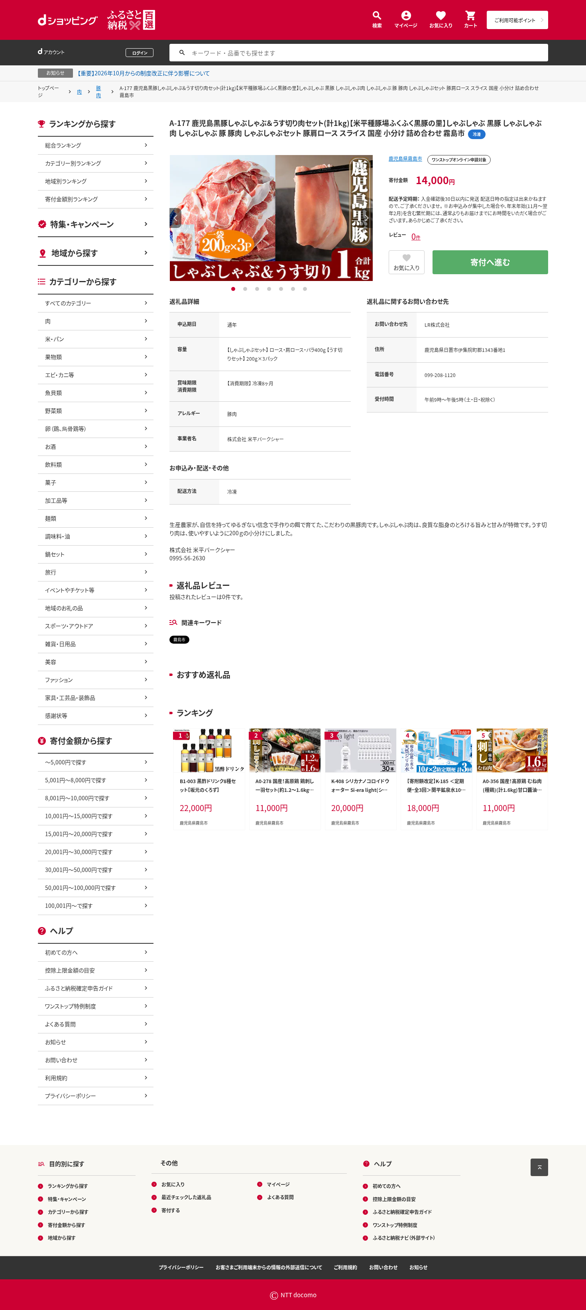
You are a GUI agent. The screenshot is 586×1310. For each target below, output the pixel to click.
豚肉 (98, 91)
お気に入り (440, 25)
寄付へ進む (490, 262)
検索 (377, 25)
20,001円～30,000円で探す (79, 852)
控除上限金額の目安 (70, 970)
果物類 (53, 357)
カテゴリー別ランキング (73, 163)
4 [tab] (270, 289)
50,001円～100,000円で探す (80, 888)
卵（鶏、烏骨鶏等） (66, 428)
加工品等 (56, 500)
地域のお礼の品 (64, 608)
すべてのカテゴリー (68, 303)
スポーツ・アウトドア (69, 626)
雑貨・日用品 (60, 644)
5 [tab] (282, 289)
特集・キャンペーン (82, 224)
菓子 (50, 482)
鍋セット (55, 554)
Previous (175, 218)
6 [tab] (294, 289)
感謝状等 (56, 715)
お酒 (50, 446)
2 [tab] (246, 289)
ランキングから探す (68, 1185)
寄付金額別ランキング (71, 199)
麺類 (50, 518)
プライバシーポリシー (70, 1096)
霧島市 (179, 639)
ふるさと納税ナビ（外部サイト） (404, 1237)
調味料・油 (57, 536)
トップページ (48, 91)
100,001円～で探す (69, 905)
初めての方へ (61, 952)
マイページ (406, 25)
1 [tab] (234, 289)
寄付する (170, 1210)
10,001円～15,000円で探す (79, 816)
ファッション (59, 679)
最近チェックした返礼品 (186, 1197)
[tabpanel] (271, 218)
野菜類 (53, 410)
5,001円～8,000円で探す (75, 780)
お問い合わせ (61, 1060)
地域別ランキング (66, 181)
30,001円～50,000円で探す (79, 870)
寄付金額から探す (66, 1225)
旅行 (50, 572)
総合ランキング (63, 145)
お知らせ (55, 1042)
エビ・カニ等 (59, 375)
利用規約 (56, 1078)
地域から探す (74, 253)
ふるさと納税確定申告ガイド (79, 988)
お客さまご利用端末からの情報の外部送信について (269, 1267)
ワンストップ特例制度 (70, 1006)
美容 (50, 662)
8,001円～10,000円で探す (77, 798)
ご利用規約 (345, 1267)
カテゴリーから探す (68, 1211)
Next (367, 218)
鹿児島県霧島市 (405, 158)
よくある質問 (60, 1024)
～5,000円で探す (66, 762)
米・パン (54, 339)
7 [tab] (306, 289)
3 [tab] (258, 289)
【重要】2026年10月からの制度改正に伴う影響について (144, 73)
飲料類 (53, 464)
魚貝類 (53, 393)
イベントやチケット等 (69, 590)
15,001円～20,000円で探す (79, 834)
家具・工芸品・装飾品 (70, 697)
